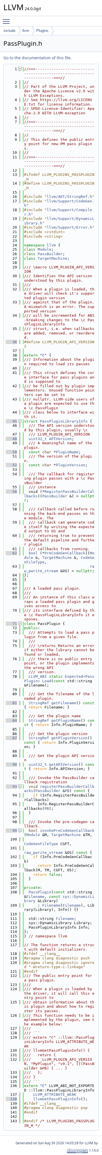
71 (11, 624)
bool (33, 553)
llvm (25, 31)
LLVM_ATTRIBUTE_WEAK (54, 1094)
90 (11, 764)
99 (11, 830)
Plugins (42, 31)
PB (67, 791)
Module (44, 249)
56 (11, 491)
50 (11, 452)
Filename (35, 896)
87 (11, 738)
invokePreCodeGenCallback (67, 830)
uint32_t (38, 439)
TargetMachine (52, 258)
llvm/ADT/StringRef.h (69, 196)
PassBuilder (50, 254)
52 (11, 465)
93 (11, 786)
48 (11, 439)
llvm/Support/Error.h (69, 227)
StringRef (39, 703)
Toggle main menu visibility (7, 21)
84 (11, 720)
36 (11, 342)
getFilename (63, 703)
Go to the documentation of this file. (37, 57)
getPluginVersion (69, 738)
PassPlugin (40, 892)
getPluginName (66, 720)
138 (11, 1099)
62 (11, 553)
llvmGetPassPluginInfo (57, 1099)
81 (11, 703)
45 (11, 421)
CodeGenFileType (41, 844)
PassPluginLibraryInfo (64, 421)
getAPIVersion (63, 764)
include (9, 31)
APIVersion (60, 439)
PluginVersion (70, 465)
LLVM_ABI (38, 676)
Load (46, 681)
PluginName (67, 452)
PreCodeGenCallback (64, 553)
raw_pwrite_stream (43, 852)
